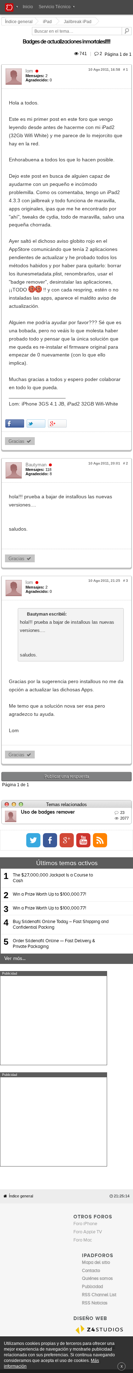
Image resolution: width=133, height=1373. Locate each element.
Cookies (69, 1112)
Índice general (21, 932)
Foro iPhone (85, 960)
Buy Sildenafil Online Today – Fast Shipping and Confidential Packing (61, 762)
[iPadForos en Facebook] (116, 678)
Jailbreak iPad (79, 22)
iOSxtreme (92, 1090)
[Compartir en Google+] (58, 293)
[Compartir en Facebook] (15, 293)
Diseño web (53, 1117)
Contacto (87, 1112)
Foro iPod (91, 1098)
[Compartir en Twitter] (37, 293)
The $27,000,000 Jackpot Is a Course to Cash (53, 715)
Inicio (28, 7)
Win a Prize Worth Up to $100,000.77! (49, 732)
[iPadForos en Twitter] (99, 678)
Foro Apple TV (87, 968)
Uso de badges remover (49, 649)
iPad (48, 22)
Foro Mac (82, 976)
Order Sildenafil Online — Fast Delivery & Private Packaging (54, 781)
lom (30, 62)
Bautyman (37, 334)
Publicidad (107, 1112)
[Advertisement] (53, 857)
